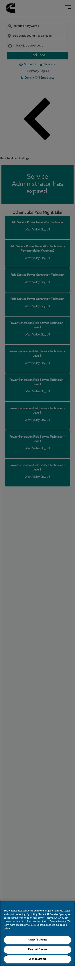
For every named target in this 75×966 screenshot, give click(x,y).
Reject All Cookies (37, 949)
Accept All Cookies (37, 940)
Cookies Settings (37, 959)
